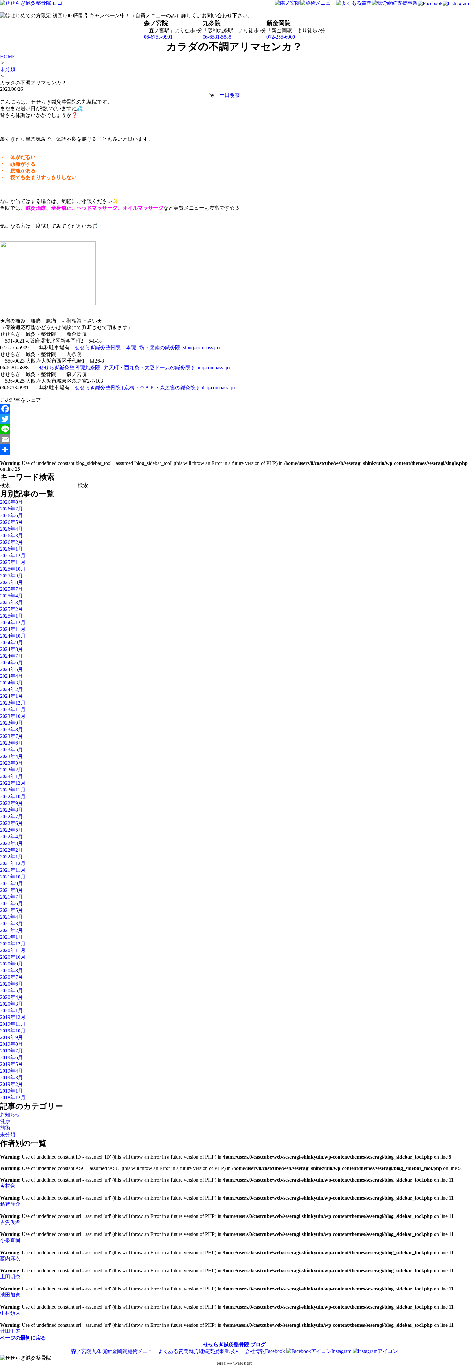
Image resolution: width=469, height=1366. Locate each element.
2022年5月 (11, 830)
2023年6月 (11, 743)
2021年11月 (13, 870)
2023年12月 (13, 702)
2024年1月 (11, 696)
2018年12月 (13, 1097)
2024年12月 (13, 622)
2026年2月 (11, 542)
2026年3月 (11, 535)
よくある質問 (173, 1351)
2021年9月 (11, 883)
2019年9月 (11, 1037)
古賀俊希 (10, 1222)
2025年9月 (11, 575)
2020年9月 (11, 963)
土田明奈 (230, 95)
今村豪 (7, 1186)
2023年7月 (11, 736)
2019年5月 (11, 1064)
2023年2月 (11, 769)
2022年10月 (13, 796)
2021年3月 (11, 923)
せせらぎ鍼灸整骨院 (226, 1344)
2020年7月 (11, 977)
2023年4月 (11, 756)
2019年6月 (11, 1057)
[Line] (120, 429)
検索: (5, 485)
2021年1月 (11, 937)
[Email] (120, 439)
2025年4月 (11, 595)
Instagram (342, 1351)
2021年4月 (11, 917)
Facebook (275, 1351)
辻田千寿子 (13, 1331)
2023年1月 (11, 776)
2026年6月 (11, 515)
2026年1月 (11, 549)
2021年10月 (13, 876)
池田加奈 (10, 1294)
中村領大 (10, 1313)
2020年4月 (11, 997)
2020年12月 (13, 943)
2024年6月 (11, 662)
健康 (5, 1121)
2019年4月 (11, 1070)
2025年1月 (11, 615)
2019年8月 (11, 1044)
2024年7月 (11, 656)
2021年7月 (11, 897)
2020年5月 (11, 990)
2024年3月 (11, 682)
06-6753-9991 (158, 37)
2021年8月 (11, 890)
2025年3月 (11, 602)
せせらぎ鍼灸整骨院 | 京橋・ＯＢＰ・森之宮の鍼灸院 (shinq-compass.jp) (155, 387)
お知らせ (10, 1114)
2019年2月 (11, 1084)
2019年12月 (13, 1017)
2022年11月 (13, 789)
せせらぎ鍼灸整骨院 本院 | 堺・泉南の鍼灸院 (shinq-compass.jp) (147, 347)
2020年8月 (11, 970)
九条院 (99, 1351)
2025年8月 (11, 582)
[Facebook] (120, 409)
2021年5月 (11, 910)
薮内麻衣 (10, 1258)
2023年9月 (11, 723)
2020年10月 (13, 957)
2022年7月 (11, 816)
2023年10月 (13, 716)
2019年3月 (11, 1077)
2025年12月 (13, 555)
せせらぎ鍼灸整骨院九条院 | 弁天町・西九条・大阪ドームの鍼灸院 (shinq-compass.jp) (134, 367)
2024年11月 (13, 629)
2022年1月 (11, 856)
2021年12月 (13, 863)
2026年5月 (11, 522)
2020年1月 (11, 1010)
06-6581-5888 (217, 37)
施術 (5, 1128)
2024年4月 (11, 676)
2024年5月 (11, 669)
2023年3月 (11, 763)
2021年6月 (11, 903)
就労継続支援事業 (209, 1351)
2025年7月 (11, 589)
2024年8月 (11, 649)
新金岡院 (117, 1351)
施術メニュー (142, 1351)
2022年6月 (11, 823)
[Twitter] (120, 419)
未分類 (7, 1134)
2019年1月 (11, 1091)
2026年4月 (11, 528)
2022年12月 (13, 783)
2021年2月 (11, 930)
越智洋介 (10, 1204)
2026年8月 (11, 502)
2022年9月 (11, 803)
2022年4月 (11, 836)
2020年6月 (11, 984)
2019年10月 (13, 1030)
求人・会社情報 (247, 1351)
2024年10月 (13, 636)
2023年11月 (13, 709)
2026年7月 (11, 508)
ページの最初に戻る (23, 1338)
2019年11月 (13, 1024)
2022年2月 (11, 850)
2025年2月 (11, 609)
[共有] (120, 449)
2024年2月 (11, 689)
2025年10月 (13, 569)
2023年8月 (11, 729)
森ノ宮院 (81, 1351)
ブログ (258, 1344)
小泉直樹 (10, 1240)
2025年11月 (13, 562)
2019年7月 (11, 1050)
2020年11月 (13, 950)
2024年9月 (11, 642)
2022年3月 (11, 843)
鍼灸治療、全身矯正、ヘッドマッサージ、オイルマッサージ (94, 208)
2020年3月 (11, 1004)
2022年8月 (11, 810)
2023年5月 (11, 749)
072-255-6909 (280, 37)
